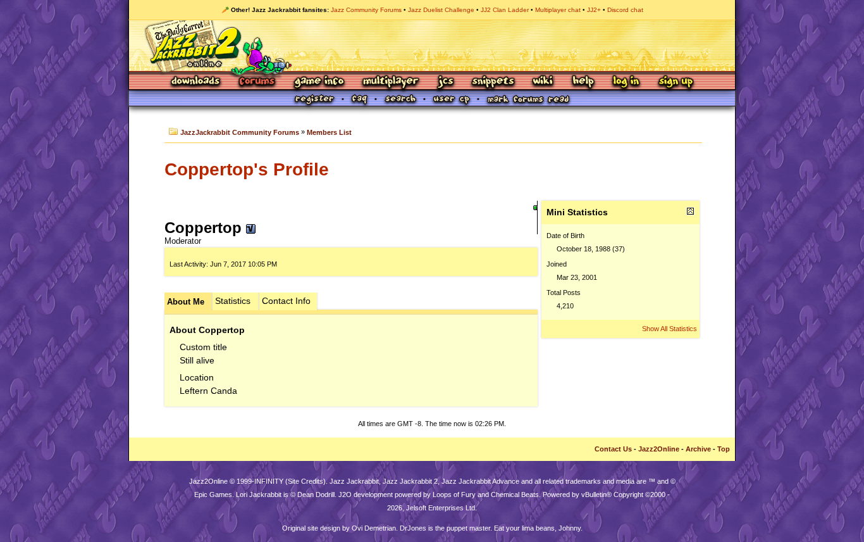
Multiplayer (390, 82)
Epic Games (213, 494)
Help (583, 82)
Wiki (543, 82)
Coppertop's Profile (246, 169)
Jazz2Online (658, 449)
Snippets (493, 82)
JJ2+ (594, 9)
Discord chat (625, 9)
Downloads (196, 82)
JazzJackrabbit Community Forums (239, 132)
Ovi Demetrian (374, 528)
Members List (329, 132)
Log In (626, 82)
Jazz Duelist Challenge (441, 9)
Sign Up (675, 82)
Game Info (319, 82)
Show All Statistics (669, 328)
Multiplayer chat (558, 9)
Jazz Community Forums (366, 9)
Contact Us (613, 449)
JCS (445, 82)
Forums (257, 82)
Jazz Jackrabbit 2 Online (431, 45)
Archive (698, 449)
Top (723, 449)
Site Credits (305, 481)
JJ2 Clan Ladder (505, 9)
